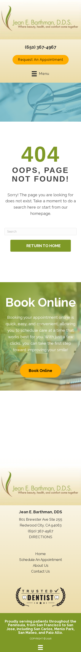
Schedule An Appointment (40, 559)
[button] (41, 59)
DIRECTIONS (40, 537)
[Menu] (40, 647)
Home (40, 554)
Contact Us (40, 571)
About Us (40, 565)
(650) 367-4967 (40, 47)
